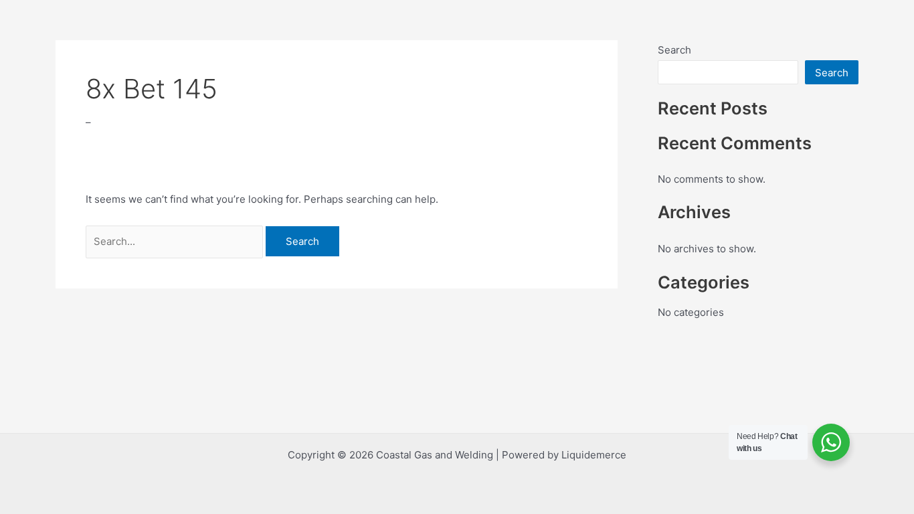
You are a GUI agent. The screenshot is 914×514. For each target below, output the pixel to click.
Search (674, 50)
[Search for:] (176, 241)
